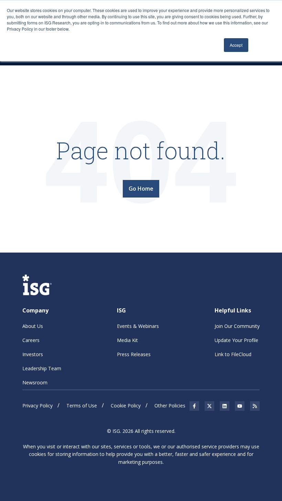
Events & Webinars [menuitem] (138, 326)
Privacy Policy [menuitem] (37, 405)
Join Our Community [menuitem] (237, 326)
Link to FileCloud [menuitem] (233, 354)
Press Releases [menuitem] (134, 354)
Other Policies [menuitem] (169, 405)
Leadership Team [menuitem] (41, 368)
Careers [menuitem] (31, 340)
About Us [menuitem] (32, 326)
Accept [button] (236, 45)
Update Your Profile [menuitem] (236, 340)
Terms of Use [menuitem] (81, 405)
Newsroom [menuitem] (34, 382)
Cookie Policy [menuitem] (126, 405)
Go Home (141, 188)
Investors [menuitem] (32, 354)
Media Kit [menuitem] (127, 340)
